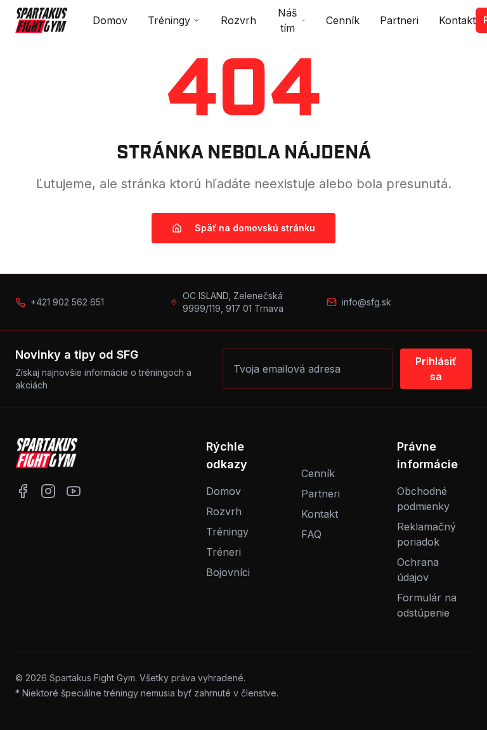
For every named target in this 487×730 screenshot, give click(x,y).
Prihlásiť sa (436, 369)
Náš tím (287, 20)
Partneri (399, 20)
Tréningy (169, 20)
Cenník (343, 20)
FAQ (311, 534)
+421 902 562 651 (67, 302)
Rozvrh (238, 20)
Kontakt (457, 20)
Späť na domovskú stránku (255, 227)
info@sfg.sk (366, 302)
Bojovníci (228, 572)
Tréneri (223, 552)
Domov (110, 20)
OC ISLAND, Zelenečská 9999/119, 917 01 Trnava (233, 302)
